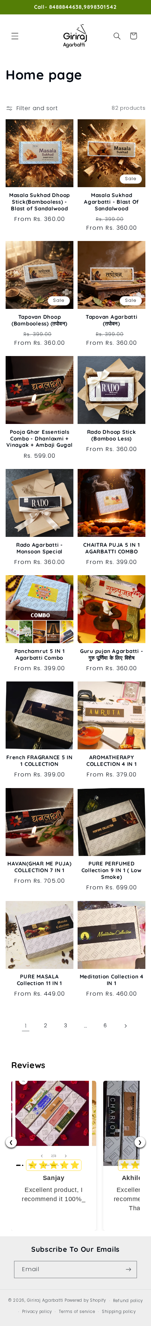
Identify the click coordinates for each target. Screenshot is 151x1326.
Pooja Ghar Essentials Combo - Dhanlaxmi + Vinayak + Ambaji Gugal (39, 439)
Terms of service (77, 1311)
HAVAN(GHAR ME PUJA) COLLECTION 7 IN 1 (39, 867)
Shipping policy (119, 1311)
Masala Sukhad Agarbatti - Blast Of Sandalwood (111, 202)
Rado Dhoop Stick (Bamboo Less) (111, 435)
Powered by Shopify (85, 1300)
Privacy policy (37, 1311)
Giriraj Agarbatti (45, 1300)
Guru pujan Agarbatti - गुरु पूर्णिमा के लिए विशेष (111, 654)
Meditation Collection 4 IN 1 (112, 979)
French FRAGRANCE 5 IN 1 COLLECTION (39, 760)
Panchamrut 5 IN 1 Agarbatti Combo (39, 654)
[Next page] (125, 1026)
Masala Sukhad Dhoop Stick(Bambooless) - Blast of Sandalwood (39, 202)
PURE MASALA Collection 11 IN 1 (40, 979)
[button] (15, 36)
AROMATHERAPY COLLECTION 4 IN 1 (111, 760)
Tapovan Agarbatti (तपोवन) (112, 320)
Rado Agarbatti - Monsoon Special (39, 548)
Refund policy (128, 1300)
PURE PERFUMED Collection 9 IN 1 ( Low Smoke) (111, 870)
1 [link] (26, 1026)
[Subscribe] (128, 1269)
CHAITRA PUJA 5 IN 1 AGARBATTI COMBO (111, 548)
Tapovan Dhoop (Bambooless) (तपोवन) (39, 320)
